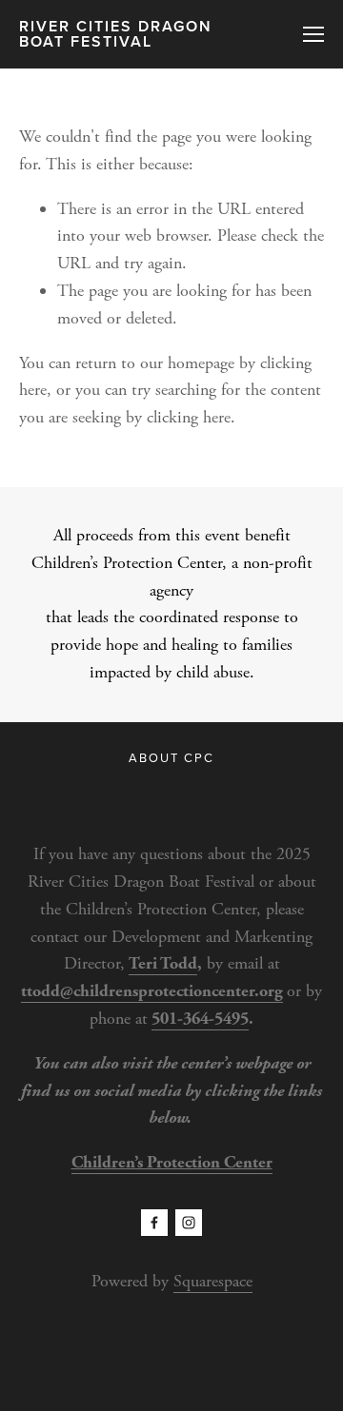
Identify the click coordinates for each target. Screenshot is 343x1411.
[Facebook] (154, 1222)
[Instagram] (188, 1222)
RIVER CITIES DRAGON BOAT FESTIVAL (115, 33)
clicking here (189, 417)
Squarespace (212, 1281)
